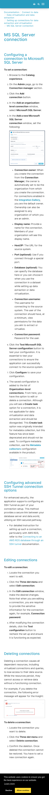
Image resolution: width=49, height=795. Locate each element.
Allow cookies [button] (23, 790)
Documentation (11, 12)
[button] (39, 4)
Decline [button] (8, 790)
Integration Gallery (29, 200)
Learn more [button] (9, 784)
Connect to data (30, 12)
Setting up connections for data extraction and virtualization (21, 21)
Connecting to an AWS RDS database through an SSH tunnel (26, 540)
